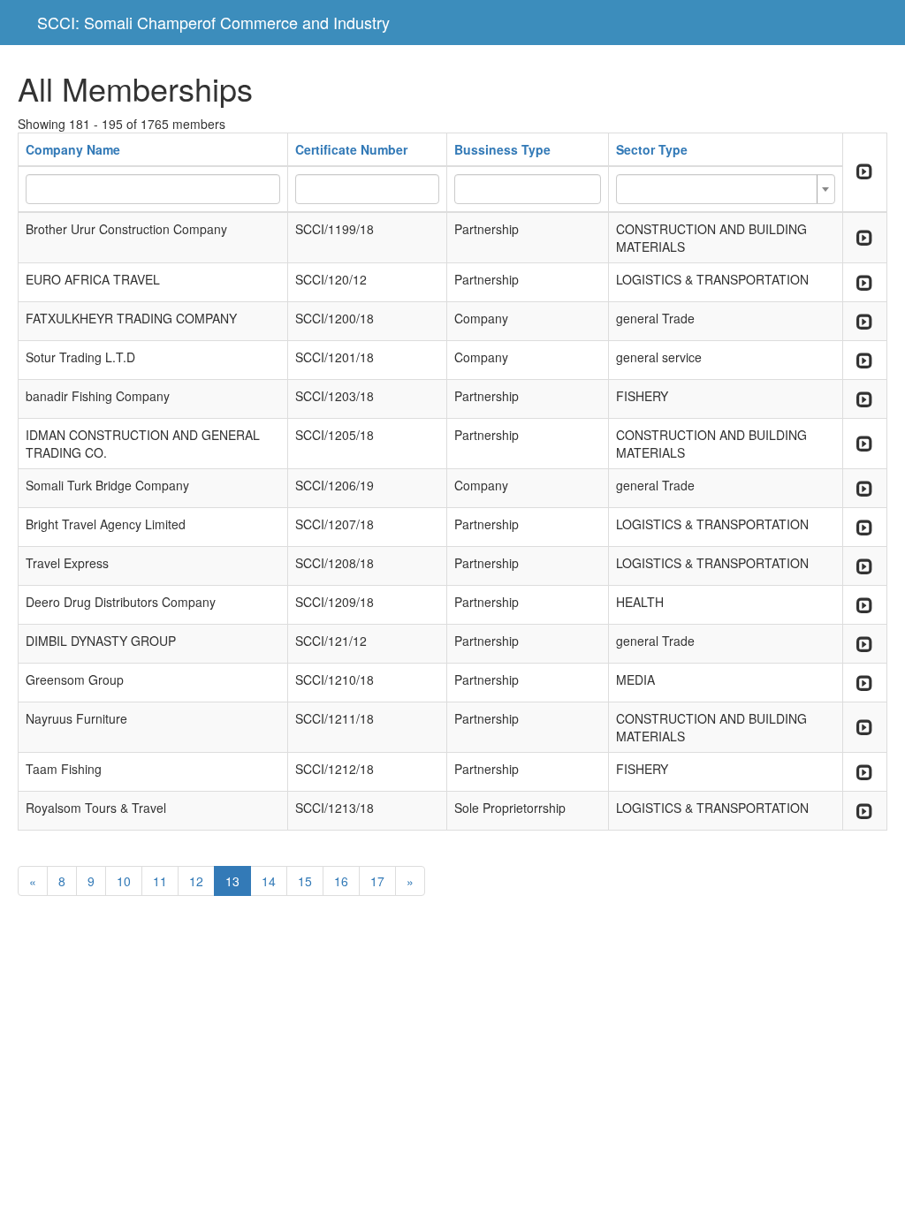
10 (124, 881)
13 (232, 881)
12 (196, 881)
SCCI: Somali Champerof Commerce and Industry (213, 22)
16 (341, 881)
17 (377, 881)
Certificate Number (351, 149)
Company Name (73, 149)
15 (305, 881)
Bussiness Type (502, 149)
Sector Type (652, 149)
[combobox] (725, 189)
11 (160, 881)
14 (269, 881)
